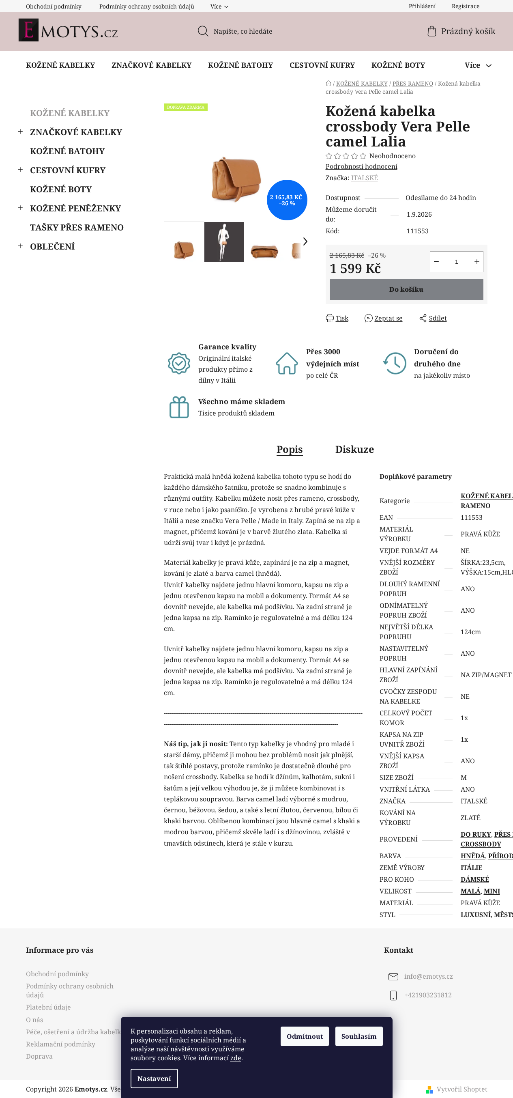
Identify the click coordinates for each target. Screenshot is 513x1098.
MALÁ (471, 891)
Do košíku (406, 289)
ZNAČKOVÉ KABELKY (76, 132)
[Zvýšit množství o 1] (477, 262)
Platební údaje (48, 1007)
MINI (492, 891)
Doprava (39, 1056)
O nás (34, 1019)
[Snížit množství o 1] (436, 262)
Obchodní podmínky (54, 6)
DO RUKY (476, 834)
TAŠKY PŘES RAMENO (77, 227)
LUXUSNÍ (476, 914)
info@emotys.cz (428, 976)
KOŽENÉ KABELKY (69, 112)
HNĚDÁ (473, 855)
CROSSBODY (481, 844)
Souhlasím (359, 1036)
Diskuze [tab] (354, 449)
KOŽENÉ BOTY (61, 189)
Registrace (465, 6)
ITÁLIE (471, 867)
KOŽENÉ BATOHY (67, 151)
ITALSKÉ (364, 177)
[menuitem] (60, 65)
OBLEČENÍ (52, 246)
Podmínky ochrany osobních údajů (146, 6)
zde (235, 1057)
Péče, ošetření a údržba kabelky (75, 1031)
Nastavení (154, 1078)
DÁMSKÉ (475, 879)
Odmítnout (305, 1036)
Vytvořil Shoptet (462, 1089)
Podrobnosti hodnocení (361, 166)
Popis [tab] (290, 449)
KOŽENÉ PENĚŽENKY (75, 208)
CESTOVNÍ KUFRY (67, 170)
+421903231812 (428, 994)
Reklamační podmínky (60, 1044)
